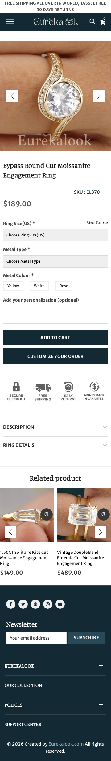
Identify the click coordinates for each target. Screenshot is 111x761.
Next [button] (99, 96)
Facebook (10, 604)
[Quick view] (46, 514)
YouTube (60, 604)
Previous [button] (12, 96)
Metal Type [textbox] (16, 249)
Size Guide (97, 223)
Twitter (23, 604)
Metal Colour (30, 273)
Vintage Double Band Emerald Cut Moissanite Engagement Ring (80, 558)
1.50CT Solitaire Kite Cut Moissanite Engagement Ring (24, 558)
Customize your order (55, 356)
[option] (55, 96)
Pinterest (35, 604)
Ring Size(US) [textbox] (31, 221)
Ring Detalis (18, 445)
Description (18, 427)
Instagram (47, 604)
